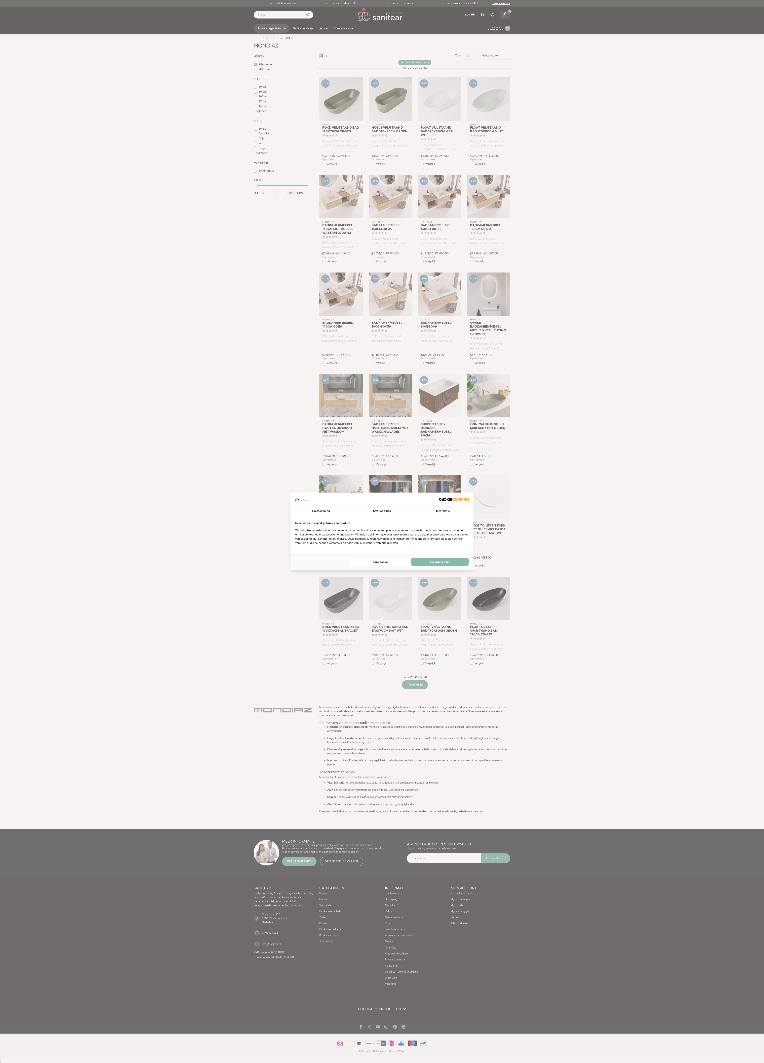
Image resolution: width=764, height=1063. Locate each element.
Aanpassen (380, 562)
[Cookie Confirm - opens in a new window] (454, 499)
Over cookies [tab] (382, 510)
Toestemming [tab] (321, 510)
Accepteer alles (439, 562)
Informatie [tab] (443, 510)
